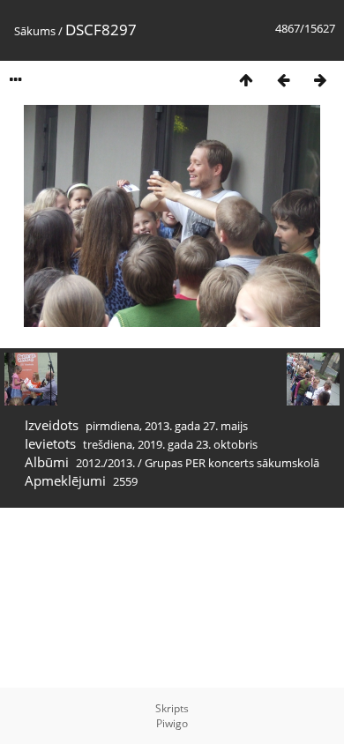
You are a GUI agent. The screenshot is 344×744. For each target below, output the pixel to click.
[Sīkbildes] (246, 80)
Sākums (35, 31)
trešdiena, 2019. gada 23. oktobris (170, 444)
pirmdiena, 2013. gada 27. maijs (167, 426)
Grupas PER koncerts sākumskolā (232, 463)
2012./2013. (105, 463)
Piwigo (172, 723)
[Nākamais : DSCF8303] (320, 80)
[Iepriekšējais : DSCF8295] (283, 80)
